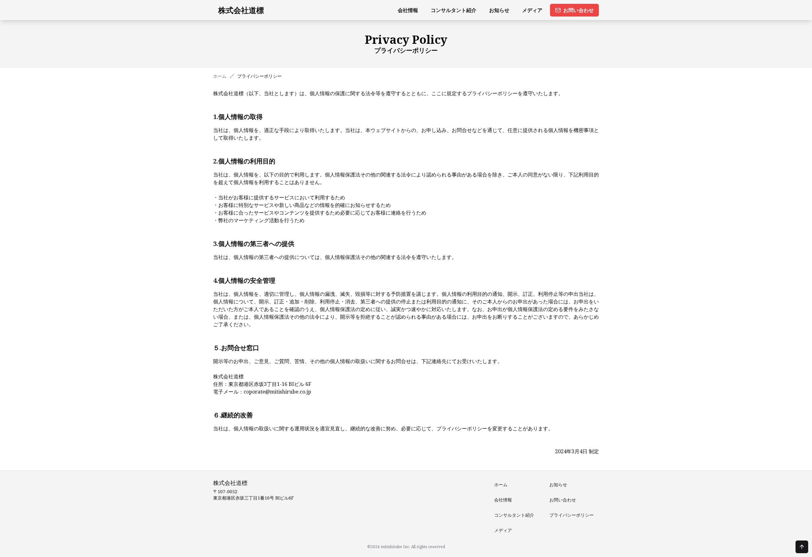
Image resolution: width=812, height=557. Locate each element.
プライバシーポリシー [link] (259, 76)
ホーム (219, 76)
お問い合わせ (578, 10)
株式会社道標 (241, 10)
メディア (532, 10)
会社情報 (408, 10)
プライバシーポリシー (571, 515)
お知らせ (499, 10)
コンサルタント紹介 (453, 10)
